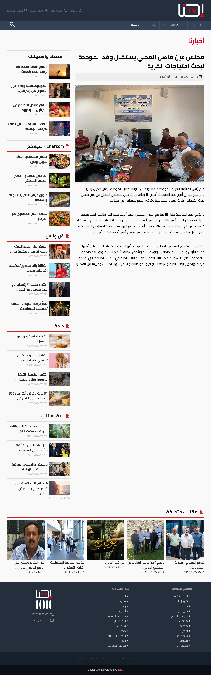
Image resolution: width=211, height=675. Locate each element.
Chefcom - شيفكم (117, 616)
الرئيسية (196, 25)
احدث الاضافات (173, 25)
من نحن (76, 11)
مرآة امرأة (184, 635)
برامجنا (151, 25)
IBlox (121, 669)
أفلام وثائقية (182, 596)
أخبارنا (165, 77)
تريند (125, 640)
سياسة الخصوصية (17, 11)
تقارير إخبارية (183, 601)
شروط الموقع (39, 11)
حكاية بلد (184, 621)
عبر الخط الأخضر (181, 616)
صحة (125, 630)
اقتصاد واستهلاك (118, 635)
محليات (124, 601)
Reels (135, 25)
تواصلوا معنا (59, 11)
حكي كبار (184, 606)
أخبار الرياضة (121, 611)
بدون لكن (184, 611)
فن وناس (122, 626)
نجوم (186, 630)
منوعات (185, 626)
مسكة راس (183, 645)
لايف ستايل (121, 621)
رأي (125, 606)
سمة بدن (184, 640)
